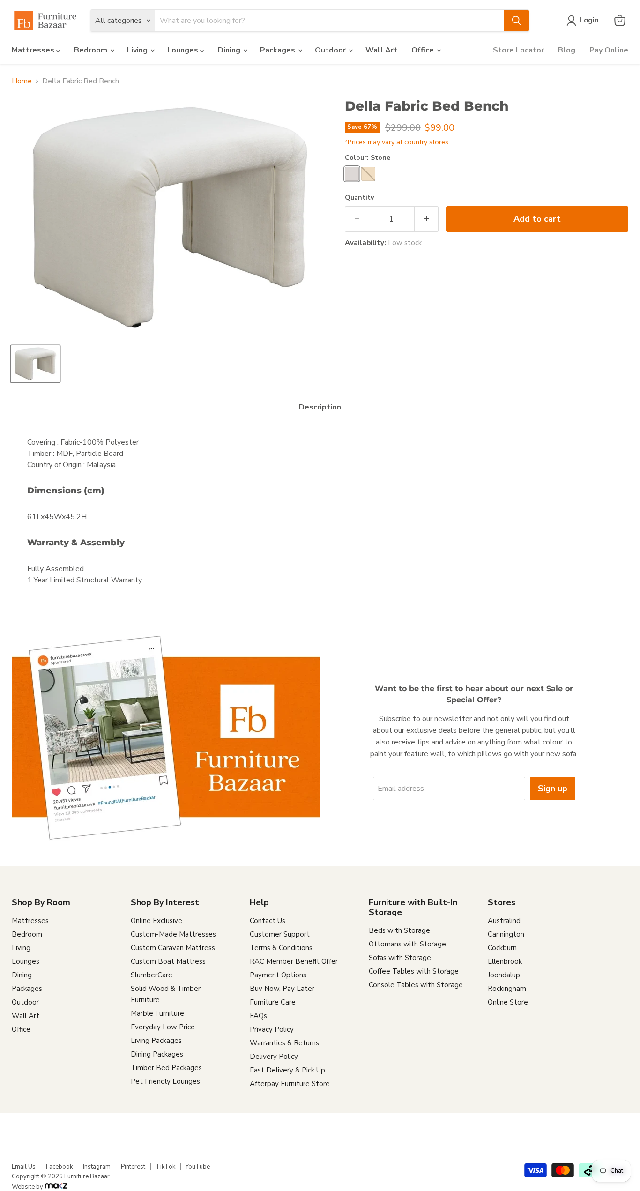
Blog (566, 50)
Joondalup (504, 975)
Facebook (59, 1166)
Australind (504, 920)
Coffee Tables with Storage (414, 971)
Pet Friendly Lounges (165, 1081)
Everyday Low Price (163, 1027)
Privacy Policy (272, 1029)
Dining (230, 50)
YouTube (198, 1166)
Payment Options (278, 975)
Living (138, 50)
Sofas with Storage (400, 957)
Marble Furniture (157, 1013)
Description (320, 407)
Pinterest (133, 1166)
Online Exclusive (156, 920)
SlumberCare (151, 975)
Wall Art (381, 50)
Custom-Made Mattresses (173, 934)
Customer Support (280, 934)
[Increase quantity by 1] (427, 219)
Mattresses (34, 50)
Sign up (552, 788)
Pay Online (608, 50)
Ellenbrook (505, 961)
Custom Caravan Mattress (173, 948)
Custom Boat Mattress (168, 961)
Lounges (183, 50)
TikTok (165, 1166)
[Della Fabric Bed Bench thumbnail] (35, 363)
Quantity (359, 197)
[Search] (516, 20)
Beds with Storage (399, 930)
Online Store (508, 1002)
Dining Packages (157, 1054)
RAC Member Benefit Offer (294, 961)
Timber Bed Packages (166, 1067)
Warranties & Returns (284, 1043)
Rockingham (507, 988)
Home (22, 81)
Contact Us (267, 920)
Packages (278, 50)
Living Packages (156, 1040)
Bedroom (91, 50)
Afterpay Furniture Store (290, 1083)
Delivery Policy (274, 1056)
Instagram (97, 1166)
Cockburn (502, 948)
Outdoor (331, 50)
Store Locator (518, 50)
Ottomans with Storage (407, 944)
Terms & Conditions (281, 948)
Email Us (24, 1166)
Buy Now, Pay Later (282, 988)
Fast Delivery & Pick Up (287, 1070)
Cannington (506, 934)
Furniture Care (273, 1002)
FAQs (258, 1015)
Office (423, 50)
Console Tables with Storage (416, 985)
